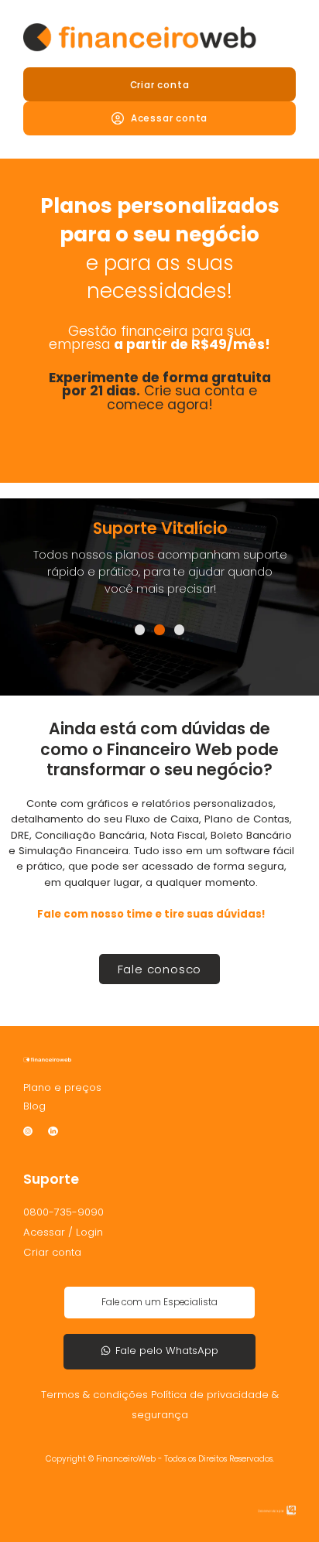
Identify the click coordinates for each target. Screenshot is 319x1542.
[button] (140, 629)
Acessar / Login (63, 1232)
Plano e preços (62, 1087)
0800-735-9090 (63, 1212)
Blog (34, 1106)
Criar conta (160, 85)
